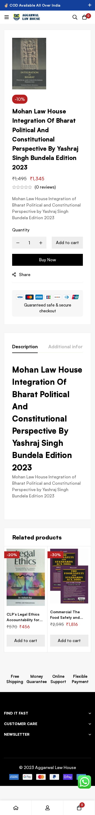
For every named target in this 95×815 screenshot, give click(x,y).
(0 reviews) (45, 187)
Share (24, 274)
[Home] (16, 807)
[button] (26, 641)
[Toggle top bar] (89, 5)
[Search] (75, 17)
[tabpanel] (47, 438)
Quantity (21, 229)
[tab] (25, 346)
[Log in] (47, 807)
